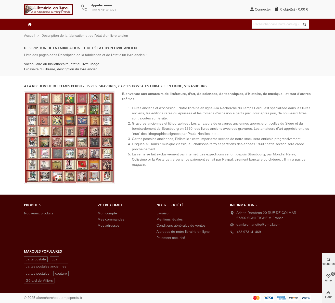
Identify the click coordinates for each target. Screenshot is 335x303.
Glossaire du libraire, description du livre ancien (61, 69)
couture (61, 273)
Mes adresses (108, 225)
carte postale (36, 259)
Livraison (163, 213)
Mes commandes (111, 219)
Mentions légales (169, 219)
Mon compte (107, 213)
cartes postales (37, 273)
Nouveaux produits (38, 213)
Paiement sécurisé (170, 238)
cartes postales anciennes (46, 266)
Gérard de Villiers (39, 280)
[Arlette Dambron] (51, 9)
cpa (54, 259)
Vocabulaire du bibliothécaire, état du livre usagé (61, 64)
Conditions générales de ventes (181, 225)
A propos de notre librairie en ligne (183, 231)
